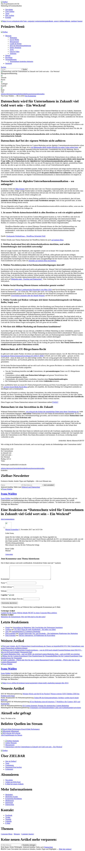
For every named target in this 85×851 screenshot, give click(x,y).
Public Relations (15, 48)
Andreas (8, 629)
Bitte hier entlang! (65, 849)
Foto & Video (14, 51)
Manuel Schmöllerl (12, 529)
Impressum (9, 802)
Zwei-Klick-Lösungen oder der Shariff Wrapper (27, 295)
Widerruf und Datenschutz (31, 487)
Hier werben (9, 15)
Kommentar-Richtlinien (13, 799)
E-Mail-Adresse (7, 587)
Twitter (7, 817)
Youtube (8, 819)
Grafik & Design (15, 44)
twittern (7, 468)
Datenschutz (9, 804)
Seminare (8, 63)
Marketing (13, 38)
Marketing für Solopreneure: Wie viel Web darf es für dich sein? (23, 617)
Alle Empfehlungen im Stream (11, 735)
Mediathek (9, 795)
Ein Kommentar (30, 96)
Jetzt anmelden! (49, 485)
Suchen (3, 67)
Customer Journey (27, 834)
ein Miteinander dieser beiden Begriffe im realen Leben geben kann (54, 147)
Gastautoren (9, 765)
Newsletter (9, 9)
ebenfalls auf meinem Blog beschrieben (42, 261)
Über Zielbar (9, 11)
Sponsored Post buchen (13, 767)
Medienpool (9, 800)
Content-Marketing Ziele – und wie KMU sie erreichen (60, 654)
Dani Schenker (10, 633)
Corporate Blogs (6, 834)
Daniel (7, 627)
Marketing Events (11, 797)
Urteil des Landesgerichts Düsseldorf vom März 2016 (33, 290)
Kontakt (8, 17)
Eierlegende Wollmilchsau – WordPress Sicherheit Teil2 (25, 236)
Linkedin (8, 821)
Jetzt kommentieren (7, 519)
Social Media (14, 40)
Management (14, 42)
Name (3, 583)
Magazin (8, 36)
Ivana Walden (9, 493)
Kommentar (5, 579)
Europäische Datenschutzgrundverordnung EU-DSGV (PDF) (22, 356)
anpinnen (32, 468)
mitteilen (20, 468)
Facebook (8, 815)
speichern (13, 468)
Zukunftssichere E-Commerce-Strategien (26, 631)
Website (3, 591)
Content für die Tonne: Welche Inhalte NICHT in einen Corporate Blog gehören (29, 613)
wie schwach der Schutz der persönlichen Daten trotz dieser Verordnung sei (52, 412)
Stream (7, 55)
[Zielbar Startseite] (12, 741)
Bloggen (17, 834)
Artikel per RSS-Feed (12, 782)
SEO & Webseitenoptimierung (20, 46)
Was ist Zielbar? (10, 761)
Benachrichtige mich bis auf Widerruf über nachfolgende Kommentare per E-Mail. (32, 607)
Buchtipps (8, 57)
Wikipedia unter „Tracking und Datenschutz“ (26, 279)
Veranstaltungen (10, 59)
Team (7, 13)
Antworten (9, 554)
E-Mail (7, 823)
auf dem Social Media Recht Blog (15, 387)
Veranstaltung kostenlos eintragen (21, 61)
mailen (42, 468)
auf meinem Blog (57, 240)
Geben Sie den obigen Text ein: (12, 599)
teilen (3, 468)
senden (37, 468)
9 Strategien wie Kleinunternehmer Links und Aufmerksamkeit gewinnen (55, 708)
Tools (12, 49)
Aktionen (13, 53)
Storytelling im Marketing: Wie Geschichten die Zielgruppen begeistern (38, 627)
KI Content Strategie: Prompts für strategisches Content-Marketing (46, 706)
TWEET (55, 402)
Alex (7, 631)
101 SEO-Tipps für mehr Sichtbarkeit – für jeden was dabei (35, 629)
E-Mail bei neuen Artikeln (14, 784)
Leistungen (9, 769)
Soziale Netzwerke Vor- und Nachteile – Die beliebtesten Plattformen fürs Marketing (48, 633)
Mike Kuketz (20, 189)
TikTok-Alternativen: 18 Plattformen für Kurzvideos (37, 635)
